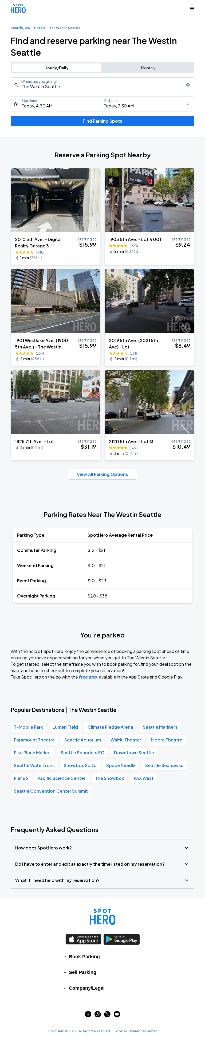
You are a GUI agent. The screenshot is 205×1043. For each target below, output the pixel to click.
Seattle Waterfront (34, 765)
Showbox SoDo (80, 765)
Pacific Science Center (61, 778)
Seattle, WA (20, 28)
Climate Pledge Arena (110, 727)
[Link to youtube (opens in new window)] (117, 1015)
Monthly (148, 67)
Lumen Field (65, 727)
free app (88, 677)
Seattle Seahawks (164, 765)
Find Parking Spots (102, 121)
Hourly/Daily (57, 67)
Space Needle (121, 765)
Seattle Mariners (160, 727)
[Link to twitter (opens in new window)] (107, 1015)
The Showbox (109, 778)
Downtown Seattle (134, 752)
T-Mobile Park (28, 727)
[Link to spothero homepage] (102, 917)
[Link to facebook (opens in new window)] (88, 1015)
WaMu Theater (126, 740)
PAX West (143, 778)
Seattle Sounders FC (82, 752)
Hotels (39, 28)
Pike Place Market (32, 752)
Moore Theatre (166, 740)
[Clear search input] (188, 85)
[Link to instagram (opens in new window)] (97, 1015)
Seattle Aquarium (82, 740)
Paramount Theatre (34, 740)
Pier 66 (21, 778)
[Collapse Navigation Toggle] (192, 8)
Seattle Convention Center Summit (51, 791)
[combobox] (102, 84)
